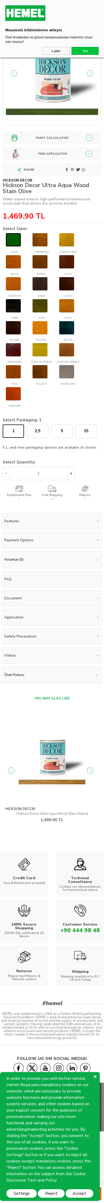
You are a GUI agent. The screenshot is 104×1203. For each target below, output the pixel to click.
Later (56, 51)
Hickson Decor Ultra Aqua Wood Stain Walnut (52, 814)
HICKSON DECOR (20, 808)
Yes (85, 51)
